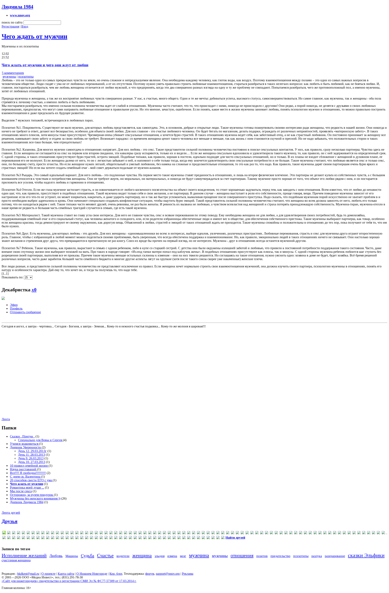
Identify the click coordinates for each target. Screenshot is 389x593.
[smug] (310, 533)
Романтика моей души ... (27, 487)
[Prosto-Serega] (262, 533)
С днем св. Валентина (25, 476)
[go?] (121, 533)
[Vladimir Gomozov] (359, 533)
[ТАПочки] (164, 538)
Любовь (56, 556)
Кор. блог (115, 573)
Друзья (9, 521)
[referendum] (271, 533)
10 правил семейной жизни (29, 465)
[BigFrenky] (38, 533)
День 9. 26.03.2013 (31, 458)
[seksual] (296, 533)
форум (149, 573)
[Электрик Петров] (198, 538)
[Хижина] (179, 538)
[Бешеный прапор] (23, 538)
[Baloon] (33, 533)
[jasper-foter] (145, 533)
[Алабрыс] (383, 533)
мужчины (9, 76)
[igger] (130, 533)
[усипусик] (174, 538)
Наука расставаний (23, 469)
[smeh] (305, 533)
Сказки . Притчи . (22, 436)
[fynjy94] (106, 533)
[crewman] (57, 533)
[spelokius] (320, 533)
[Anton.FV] (28, 533)
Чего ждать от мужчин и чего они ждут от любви (45, 65)
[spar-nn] (315, 533)
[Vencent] (354, 533)
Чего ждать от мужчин (34, 36)
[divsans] (62, 533)
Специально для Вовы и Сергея (40, 440)
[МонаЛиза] (101, 538)
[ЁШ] (223, 538)
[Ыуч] (189, 538)
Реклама (187, 573)
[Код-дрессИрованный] (82, 538)
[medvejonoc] (194, 533)
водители (122, 556)
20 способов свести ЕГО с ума (31, 480)
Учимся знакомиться (24, 443)
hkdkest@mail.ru (28, 573)
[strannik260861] (325, 533)
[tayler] (339, 533)
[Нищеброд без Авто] (121, 538)
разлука (316, 556)
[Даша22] (33, 538)
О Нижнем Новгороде (91, 573)
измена (172, 556)
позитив (262, 556)
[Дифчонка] (43, 538)
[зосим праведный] (77, 538)
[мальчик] (91, 538)
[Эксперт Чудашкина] (194, 538)
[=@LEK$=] (14, 533)
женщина (142, 555)
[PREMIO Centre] (257, 533)
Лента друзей (11, 512)
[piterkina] (242, 533)
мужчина (199, 555)
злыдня (160, 556)
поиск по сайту (12, 22)
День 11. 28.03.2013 (31, 454)
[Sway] (335, 533)
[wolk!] (364, 533)
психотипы (26, 76)
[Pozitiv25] (247, 533)
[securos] (291, 533)
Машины (71, 556)
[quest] (266, 533)
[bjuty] (43, 533)
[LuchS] (4, 533)
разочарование (335, 556)
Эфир (14, 305)
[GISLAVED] (116, 533)
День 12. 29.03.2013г (32, 451)
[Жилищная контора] (67, 538)
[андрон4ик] (14, 538)
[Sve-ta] (330, 533)
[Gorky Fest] (125, 533)
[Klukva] (155, 533)
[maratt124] (174, 533)
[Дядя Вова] (48, 538)
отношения (242, 555)
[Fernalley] (87, 533)
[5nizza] (9, 533)
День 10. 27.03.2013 (31, 462)
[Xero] (369, 533)
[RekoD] (276, 533)
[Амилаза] (9, 538)
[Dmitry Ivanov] (67, 533)
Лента (6, 419)
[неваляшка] (111, 538)
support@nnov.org (168, 573)
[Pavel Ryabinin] (232, 533)
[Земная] (72, 538)
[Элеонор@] (203, 538)
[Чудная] (184, 538)
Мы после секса (21, 491)
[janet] (140, 533)
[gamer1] (111, 533)
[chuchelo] (53, 533)
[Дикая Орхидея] (38, 538)
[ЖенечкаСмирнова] (62, 538)
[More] (208, 533)
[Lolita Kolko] (164, 533)
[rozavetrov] (281, 533)
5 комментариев (13, 73)
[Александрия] (4, 538)
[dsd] (77, 533)
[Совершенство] (159, 538)
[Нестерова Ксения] (116, 538)
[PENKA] (237, 533)
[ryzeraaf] (286, 533)
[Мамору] (96, 538)
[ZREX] (373, 533)
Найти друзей (235, 537)
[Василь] (28, 538)
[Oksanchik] (223, 533)
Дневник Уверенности (26, 447)
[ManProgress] (169, 533)
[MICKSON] (198, 533)
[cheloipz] (48, 533)
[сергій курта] (150, 538)
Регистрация (10, 26)
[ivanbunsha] (135, 533)
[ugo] (349, 533)
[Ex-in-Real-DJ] (82, 533)
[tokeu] (344, 533)
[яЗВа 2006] (213, 538)
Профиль (16, 308)
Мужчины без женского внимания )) (35, 498)
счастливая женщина (16, 560)
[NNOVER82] (218, 533)
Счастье (105, 555)
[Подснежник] (130, 538)
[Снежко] (155, 538)
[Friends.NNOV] (101, 533)
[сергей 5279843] (145, 538)
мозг (183, 556)
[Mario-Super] (184, 533)
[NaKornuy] (213, 533)
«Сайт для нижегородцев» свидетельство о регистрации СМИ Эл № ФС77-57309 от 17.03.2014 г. (69, 581)
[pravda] (252, 533)
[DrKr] (72, 533)
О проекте (48, 573)
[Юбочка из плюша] (208, 538)
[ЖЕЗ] (57, 538)
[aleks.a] (23, 533)
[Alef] (18, 533)
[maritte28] (189, 533)
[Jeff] (150, 533)
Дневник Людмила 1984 (26, 502)
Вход (24, 26)
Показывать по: (13, 277)
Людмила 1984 (17, 6)
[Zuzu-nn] (378, 533)
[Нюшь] (125, 538)
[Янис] (218, 538)
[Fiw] (96, 533)
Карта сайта (66, 573)
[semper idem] (300, 533)
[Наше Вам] (106, 538)
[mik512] (203, 533)
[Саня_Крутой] (140, 538)
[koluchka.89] (159, 533)
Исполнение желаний (24, 555)
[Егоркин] (53, 538)
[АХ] (18, 538)
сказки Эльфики (366, 555)
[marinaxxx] (179, 533)
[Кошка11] (87, 538)
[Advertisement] (26, 372)
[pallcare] (228, 533)
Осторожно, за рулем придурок (32, 494)
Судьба (87, 555)
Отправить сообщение (25, 312)
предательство (280, 556)
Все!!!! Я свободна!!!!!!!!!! (28, 473)
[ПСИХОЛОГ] (135, 538)
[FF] (91, 533)
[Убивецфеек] (169, 538)
